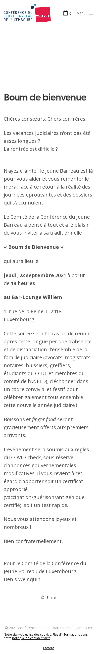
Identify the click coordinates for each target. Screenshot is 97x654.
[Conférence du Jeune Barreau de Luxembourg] (27, 13)
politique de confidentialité (31, 638)
